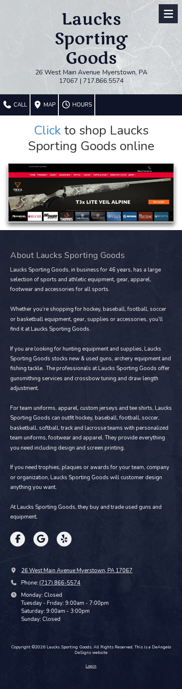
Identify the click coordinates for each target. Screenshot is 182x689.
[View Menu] (168, 13)
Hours (81, 105)
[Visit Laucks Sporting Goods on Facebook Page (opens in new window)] (17, 539)
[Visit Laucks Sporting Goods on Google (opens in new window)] (40, 539)
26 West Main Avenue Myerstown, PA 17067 (76, 570)
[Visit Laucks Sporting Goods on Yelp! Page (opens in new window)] (64, 539)
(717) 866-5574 (59, 583)
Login (91, 666)
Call (19, 105)
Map (48, 105)
